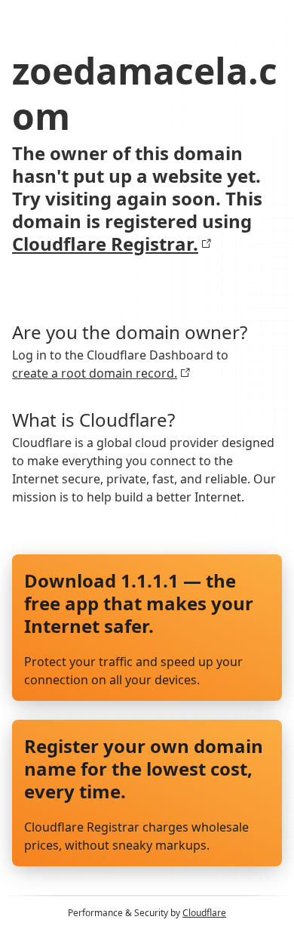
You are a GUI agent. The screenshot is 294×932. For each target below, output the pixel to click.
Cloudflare (204, 912)
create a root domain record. (94, 373)
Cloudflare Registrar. (105, 244)
